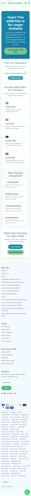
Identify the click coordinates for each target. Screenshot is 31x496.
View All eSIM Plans (15, 252)
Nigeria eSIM (17, 466)
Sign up (6, 388)
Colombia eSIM (25, 441)
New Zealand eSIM (6, 466)
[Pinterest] (15, 393)
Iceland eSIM (4, 456)
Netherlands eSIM (16, 463)
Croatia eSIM (15, 444)
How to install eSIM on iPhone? (11, 302)
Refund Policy (5, 326)
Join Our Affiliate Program (9, 291)
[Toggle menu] (2, 3)
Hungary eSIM (23, 453)
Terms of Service (6, 332)
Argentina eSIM (14, 429)
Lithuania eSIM (5, 461)
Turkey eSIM (4, 417)
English (5, 482)
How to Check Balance (8, 294)
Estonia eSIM (20, 427)
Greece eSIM (13, 424)
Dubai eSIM (4, 449)
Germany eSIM (24, 451)
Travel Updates (6, 341)
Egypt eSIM (22, 449)
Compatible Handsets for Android (12, 282)
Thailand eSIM (24, 414)
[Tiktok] (12, 393)
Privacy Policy (6, 335)
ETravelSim (9, 486)
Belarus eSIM (24, 434)
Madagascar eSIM (16, 461)
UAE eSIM (14, 475)
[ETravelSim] (15, 3)
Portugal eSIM (14, 470)
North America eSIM (8, 361)
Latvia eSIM (13, 458)
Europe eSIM (5, 352)
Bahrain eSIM (15, 434)
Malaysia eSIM (15, 422)
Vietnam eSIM (23, 419)
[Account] (25, 3)
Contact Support (15, 246)
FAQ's (3, 276)
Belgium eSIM (5, 436)
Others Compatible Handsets (10, 285)
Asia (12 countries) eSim (7, 431)
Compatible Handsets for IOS (10, 279)
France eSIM (14, 419)
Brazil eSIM (12, 427)
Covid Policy (5, 338)
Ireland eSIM (13, 456)
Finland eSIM (4, 429)
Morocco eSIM (5, 463)
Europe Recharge (7, 355)
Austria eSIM (19, 431)
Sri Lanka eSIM (5, 475)
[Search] (6, 3)
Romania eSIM (5, 473)
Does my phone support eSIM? (11, 305)
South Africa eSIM (15, 417)
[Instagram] (7, 393)
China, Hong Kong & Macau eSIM (10, 441)
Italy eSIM (24, 422)
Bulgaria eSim (14, 436)
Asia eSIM (4, 358)
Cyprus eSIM (24, 444)
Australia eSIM (5, 419)
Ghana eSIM (4, 453)
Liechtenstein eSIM (23, 458)
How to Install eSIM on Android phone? (14, 299)
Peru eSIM (12, 468)
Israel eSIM (4, 427)
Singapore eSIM (5, 422)
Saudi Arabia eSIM (16, 473)
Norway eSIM (26, 466)
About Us (4, 270)
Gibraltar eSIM (13, 453)
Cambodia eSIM (24, 436)
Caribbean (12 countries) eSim (9, 439)
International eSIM (7, 363)
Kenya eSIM (4, 458)
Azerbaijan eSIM (5, 434)
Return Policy (5, 329)
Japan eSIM (25, 417)
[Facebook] (4, 393)
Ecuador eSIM (13, 449)
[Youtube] (9, 393)
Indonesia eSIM (5, 414)
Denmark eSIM (18, 446)
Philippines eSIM (21, 468)
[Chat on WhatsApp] (27, 492)
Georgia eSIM (14, 451)
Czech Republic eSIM (7, 446)
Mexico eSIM (15, 414)
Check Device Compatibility (10, 288)
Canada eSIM (4, 424)
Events (3, 297)
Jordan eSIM (22, 456)
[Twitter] (2, 393)
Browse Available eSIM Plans (15, 51)
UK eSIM (12, 412)
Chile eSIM (22, 439)
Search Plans (15, 78)
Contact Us (5, 273)
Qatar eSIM (23, 470)
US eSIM (19, 412)
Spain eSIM (22, 424)
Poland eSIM (4, 470)
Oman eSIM (4, 468)
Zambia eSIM (22, 475)
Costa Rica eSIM (5, 444)
